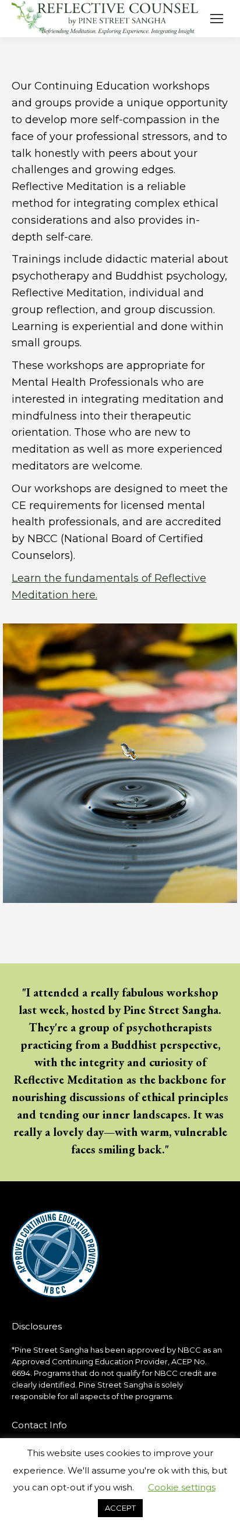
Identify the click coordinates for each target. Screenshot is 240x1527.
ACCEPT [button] (120, 1507)
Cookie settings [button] (182, 1487)
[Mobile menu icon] (216, 18)
